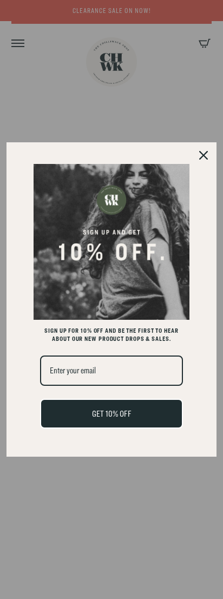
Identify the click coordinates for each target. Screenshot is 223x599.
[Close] (204, 155)
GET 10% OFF (112, 414)
